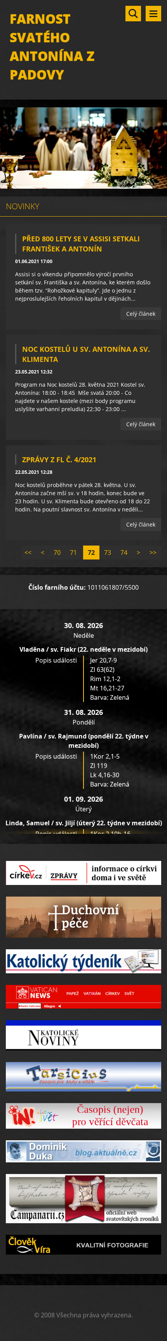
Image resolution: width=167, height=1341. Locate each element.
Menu (153, 13)
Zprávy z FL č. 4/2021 (59, 459)
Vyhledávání (133, 13)
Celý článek (140, 313)
